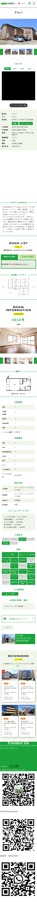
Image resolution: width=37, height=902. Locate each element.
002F (29, 69)
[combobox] (21, 3)
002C (22, 69)
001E (15, 69)
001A (7, 69)
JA (23, 3)
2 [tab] (20, 296)
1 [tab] (17, 296)
